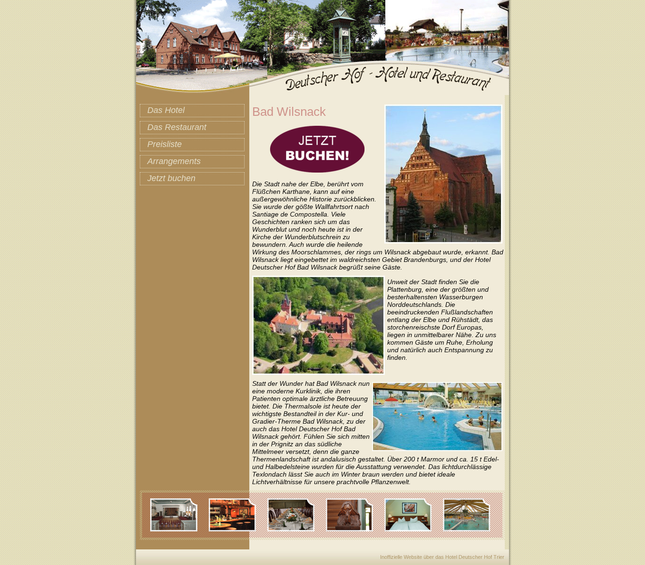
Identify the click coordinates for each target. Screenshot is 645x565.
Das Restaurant (176, 127)
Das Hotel (166, 110)
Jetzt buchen (171, 178)
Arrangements (174, 161)
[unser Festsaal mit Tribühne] (178, 529)
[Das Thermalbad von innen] (471, 529)
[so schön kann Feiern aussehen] (295, 529)
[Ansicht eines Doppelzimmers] (412, 529)
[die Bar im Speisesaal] (237, 529)
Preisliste (164, 144)
